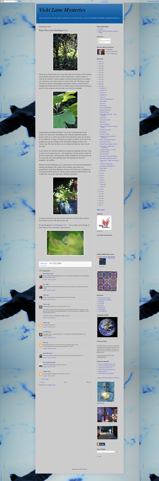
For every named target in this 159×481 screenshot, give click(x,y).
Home (65, 382)
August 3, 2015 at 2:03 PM (49, 376)
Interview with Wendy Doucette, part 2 (106, 364)
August (101, 97)
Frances (45, 304)
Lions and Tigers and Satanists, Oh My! (108, 144)
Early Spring (101, 301)
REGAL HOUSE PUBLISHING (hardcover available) (108, 31)
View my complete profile (111, 53)
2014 (100, 189)
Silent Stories (103, 122)
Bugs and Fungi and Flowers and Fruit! (108, 158)
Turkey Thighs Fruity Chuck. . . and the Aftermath (108, 114)
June (101, 175)
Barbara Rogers (47, 273)
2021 (100, 72)
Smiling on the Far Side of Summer (107, 139)
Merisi (44, 295)
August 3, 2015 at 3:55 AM (49, 299)
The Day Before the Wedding (104, 299)
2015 (100, 86)
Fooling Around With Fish (105, 107)
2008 (100, 203)
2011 (100, 196)
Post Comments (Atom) (50, 385)
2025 (100, 63)
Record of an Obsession (105, 142)
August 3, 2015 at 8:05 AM (49, 317)
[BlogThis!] (55, 263)
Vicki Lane (110, 49)
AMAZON (100, 29)
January (102, 186)
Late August (102, 103)
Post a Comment (44, 379)
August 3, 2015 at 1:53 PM (49, 366)
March (101, 182)
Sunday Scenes (103, 117)
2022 (100, 70)
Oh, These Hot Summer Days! (106, 164)
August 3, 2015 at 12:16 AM (49, 279)
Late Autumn (101, 303)
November (102, 90)
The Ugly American (104, 154)
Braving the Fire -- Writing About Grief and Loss (109, 161)
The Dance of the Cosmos (105, 129)
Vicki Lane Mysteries (62, 9)
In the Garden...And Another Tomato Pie (109, 156)
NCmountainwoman (48, 362)
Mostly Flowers (101, 307)
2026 (100, 61)
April (101, 179)
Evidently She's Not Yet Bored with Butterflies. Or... (107, 136)
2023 (100, 68)
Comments (101, 42)
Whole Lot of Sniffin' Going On (107, 99)
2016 (100, 84)
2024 (100, 66)
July (101, 173)
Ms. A (44, 284)
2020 (100, 75)
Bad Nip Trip (102, 170)
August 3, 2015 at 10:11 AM (49, 348)
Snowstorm (100, 305)
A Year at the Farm (102, 311)
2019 (100, 77)
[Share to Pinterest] (61, 263)
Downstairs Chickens (104, 134)
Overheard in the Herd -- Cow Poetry (108, 149)
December (102, 88)
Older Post (88, 382)
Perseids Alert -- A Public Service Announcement (107, 146)
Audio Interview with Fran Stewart (106, 373)
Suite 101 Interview (102, 371)
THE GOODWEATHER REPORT (107, 257)
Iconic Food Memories (105, 124)
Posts (100, 39)
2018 (100, 79)
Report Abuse (101, 210)
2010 (100, 198)
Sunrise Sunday (103, 101)
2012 (100, 193)
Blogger (85, 469)
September (102, 95)
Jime (44, 342)
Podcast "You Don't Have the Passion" (106, 369)
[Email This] (54, 263)
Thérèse (45, 322)
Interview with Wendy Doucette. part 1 (106, 365)
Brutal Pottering (103, 105)
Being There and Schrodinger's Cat (107, 166)
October (102, 92)
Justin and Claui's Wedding (104, 297)
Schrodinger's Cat (60, 225)
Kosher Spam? (103, 132)
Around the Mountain (104, 151)
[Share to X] (57, 263)
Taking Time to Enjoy (104, 112)
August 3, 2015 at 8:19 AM (49, 327)
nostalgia (44, 265)
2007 (100, 205)
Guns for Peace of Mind (105, 120)
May (101, 177)
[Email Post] (50, 263)
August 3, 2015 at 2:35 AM (49, 290)
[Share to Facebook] (59, 263)
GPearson (45, 371)
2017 (100, 81)
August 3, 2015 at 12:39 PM (49, 357)
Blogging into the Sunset (105, 110)
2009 (100, 200)
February (102, 184)
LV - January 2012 (111, 258)
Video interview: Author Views (105, 367)
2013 (100, 191)
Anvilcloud (45, 332)
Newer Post (42, 382)
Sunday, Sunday (103, 168)
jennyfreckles (46, 353)
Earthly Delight (101, 309)
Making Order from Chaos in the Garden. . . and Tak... (109, 126)
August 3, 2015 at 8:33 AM (49, 337)
